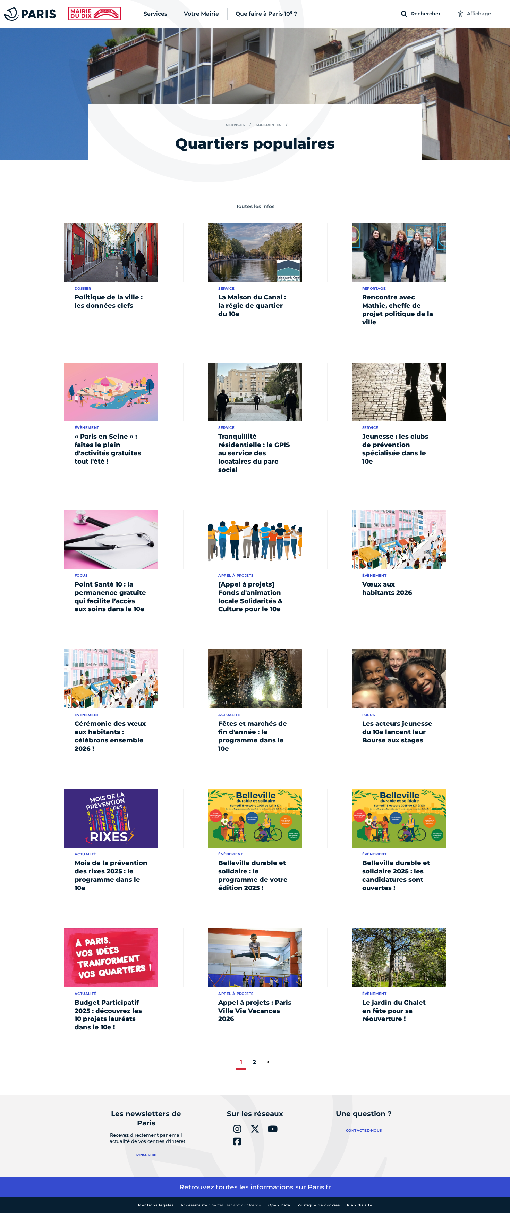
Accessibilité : (221, 1205)
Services (235, 125)
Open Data (279, 1205)
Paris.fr (319, 1187)
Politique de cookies (318, 1205)
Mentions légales (156, 1205)
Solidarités (268, 125)
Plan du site (359, 1205)
